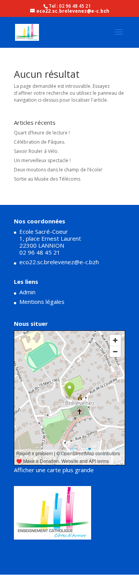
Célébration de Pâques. (39, 142)
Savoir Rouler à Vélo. (36, 151)
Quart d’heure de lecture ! (42, 132)
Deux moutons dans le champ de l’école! (58, 169)
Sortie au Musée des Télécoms (47, 179)
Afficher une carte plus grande (54, 470)
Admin (27, 292)
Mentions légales (41, 301)
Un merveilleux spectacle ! (42, 160)
